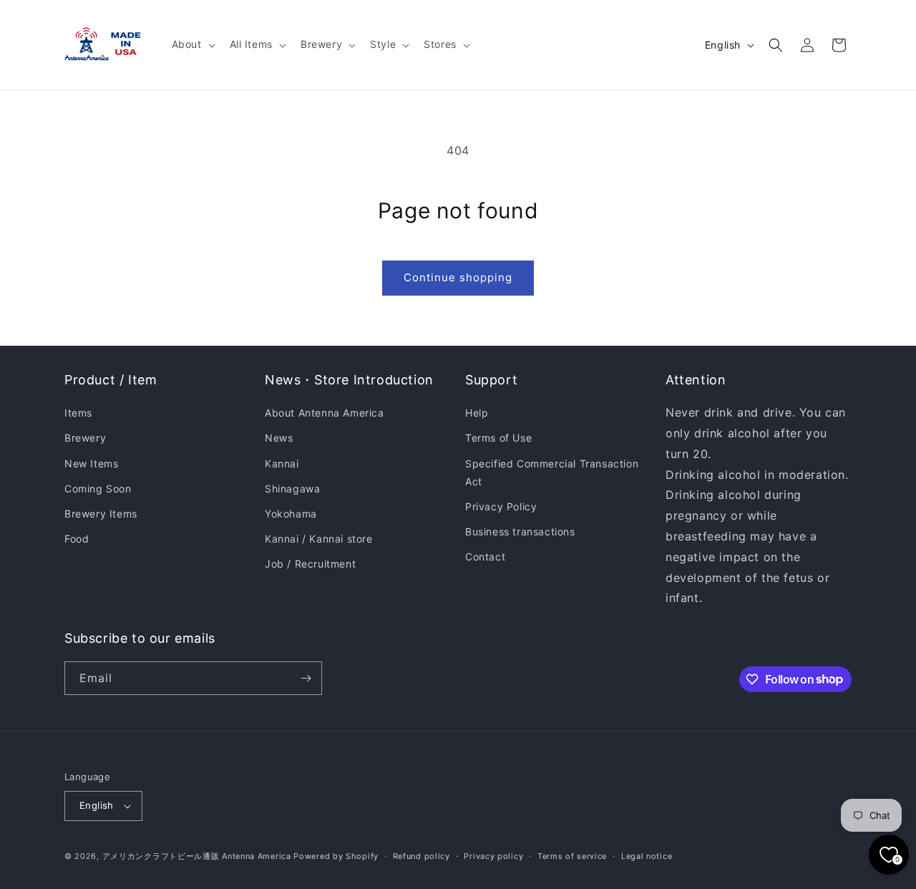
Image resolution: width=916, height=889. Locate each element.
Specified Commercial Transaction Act (551, 472)
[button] (192, 44)
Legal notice (646, 856)
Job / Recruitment (310, 564)
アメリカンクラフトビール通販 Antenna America (196, 856)
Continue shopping (458, 277)
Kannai (282, 463)
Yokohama (291, 513)
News (279, 438)
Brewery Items (100, 513)
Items (78, 413)
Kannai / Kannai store (319, 539)
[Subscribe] (305, 678)
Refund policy (421, 856)
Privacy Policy (501, 506)
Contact (485, 556)
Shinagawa (292, 488)
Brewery (85, 438)
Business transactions (520, 531)
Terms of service (572, 856)
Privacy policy (493, 856)
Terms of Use (498, 438)
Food (76, 539)
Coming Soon (98, 488)
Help (476, 413)
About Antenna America (324, 413)
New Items (91, 463)
